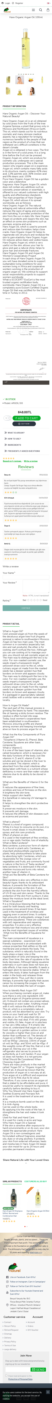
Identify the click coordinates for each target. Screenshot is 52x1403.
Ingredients (14, 445)
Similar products (12, 1181)
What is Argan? (16, 432)
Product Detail (11, 623)
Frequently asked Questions (24, 451)
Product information (14, 106)
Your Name (8, 572)
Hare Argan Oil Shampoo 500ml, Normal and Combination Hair (13, 1213)
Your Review (9, 582)
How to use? (14, 438)
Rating (6, 600)
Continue (26, 608)
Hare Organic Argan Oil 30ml (38, 1211)
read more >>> (36, 1252)
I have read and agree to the (20, 1377)
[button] (18, 74)
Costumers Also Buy (35, 1181)
